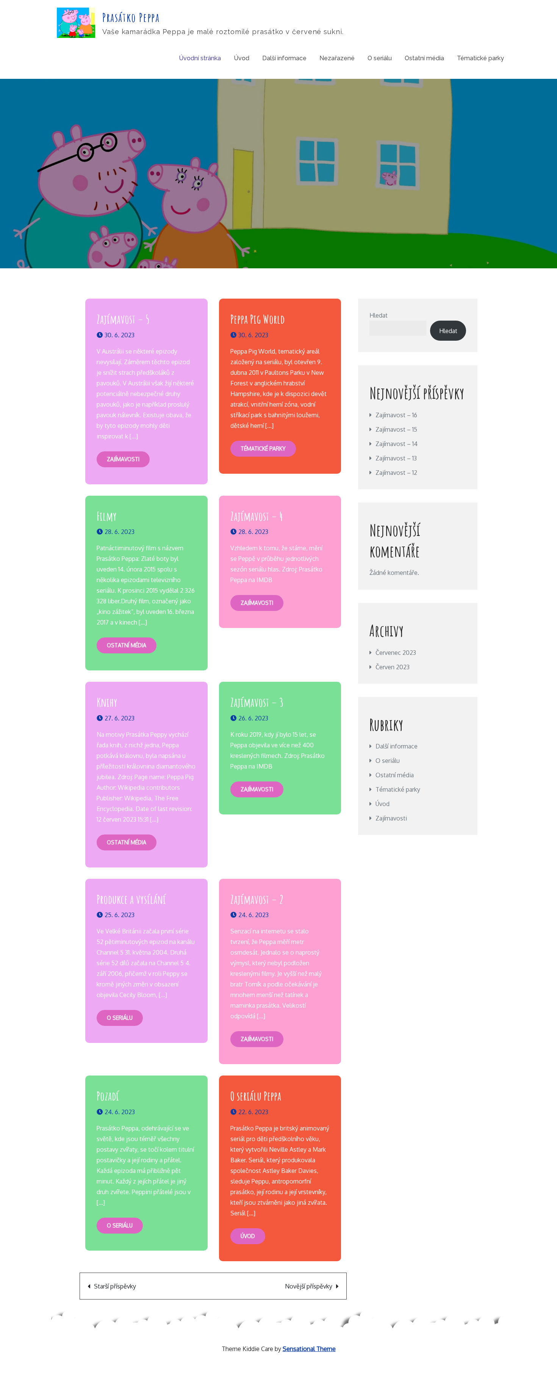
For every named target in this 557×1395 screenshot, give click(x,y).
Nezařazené (337, 58)
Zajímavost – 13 (396, 458)
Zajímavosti (123, 459)
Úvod (241, 58)
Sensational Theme (309, 1349)
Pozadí (108, 1096)
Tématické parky (480, 58)
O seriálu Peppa (255, 1096)
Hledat (378, 315)
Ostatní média (424, 58)
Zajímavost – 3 (256, 702)
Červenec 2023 (396, 652)
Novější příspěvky (308, 1286)
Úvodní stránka (200, 58)
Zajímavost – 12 (396, 472)
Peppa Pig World (257, 319)
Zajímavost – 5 (123, 319)
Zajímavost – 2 (256, 899)
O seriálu (380, 58)
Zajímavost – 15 (396, 429)
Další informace (284, 58)
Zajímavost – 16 (396, 415)
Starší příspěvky (115, 1286)
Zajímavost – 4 (256, 516)
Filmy (107, 516)
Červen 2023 (393, 667)
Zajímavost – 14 (397, 444)
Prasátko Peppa (131, 17)
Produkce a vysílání (131, 899)
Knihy (107, 702)
